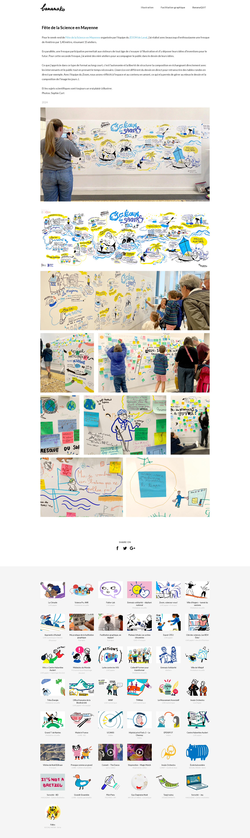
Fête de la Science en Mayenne (82, 37)
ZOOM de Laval (138, 37)
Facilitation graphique (173, 7)
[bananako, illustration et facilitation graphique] (52, 7)
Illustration (147, 7)
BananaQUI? (199, 7)
